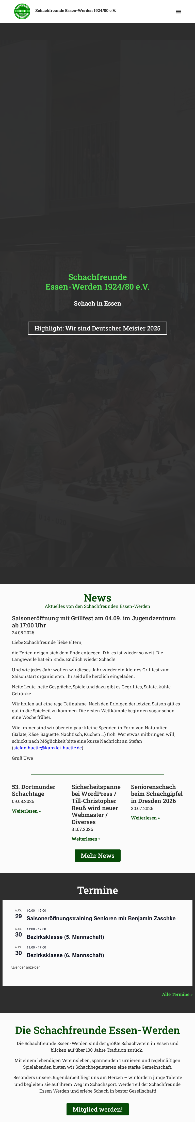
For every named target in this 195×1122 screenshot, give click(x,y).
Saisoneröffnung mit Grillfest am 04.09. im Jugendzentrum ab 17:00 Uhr (94, 621)
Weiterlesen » (26, 811)
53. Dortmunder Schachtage (33, 790)
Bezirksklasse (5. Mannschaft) (65, 936)
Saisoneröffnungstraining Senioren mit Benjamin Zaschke (101, 918)
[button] (178, 11)
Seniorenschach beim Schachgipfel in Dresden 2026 (157, 793)
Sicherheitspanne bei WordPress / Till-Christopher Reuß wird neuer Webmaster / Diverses (96, 804)
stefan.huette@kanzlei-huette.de (47, 748)
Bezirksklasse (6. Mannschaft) (65, 955)
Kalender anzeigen (25, 967)
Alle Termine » (177, 994)
